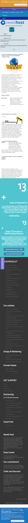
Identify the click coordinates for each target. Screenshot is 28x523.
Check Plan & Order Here (20, 4)
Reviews (2, 263)
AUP (25, 499)
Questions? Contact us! (17, 521)
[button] (14, 49)
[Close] (26, 509)
